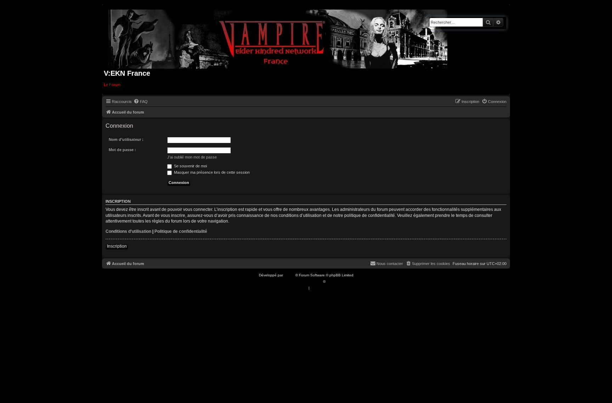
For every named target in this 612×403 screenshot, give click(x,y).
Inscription (117, 246)
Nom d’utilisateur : (126, 139)
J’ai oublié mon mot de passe (192, 157)
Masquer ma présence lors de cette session (211, 172)
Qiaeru (332, 281)
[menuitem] (141, 101)
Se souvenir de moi (190, 166)
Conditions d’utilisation (128, 231)
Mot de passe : (122, 150)
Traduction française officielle (298, 281)
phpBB (289, 275)
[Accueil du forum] (278, 37)
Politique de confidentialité (180, 231)
